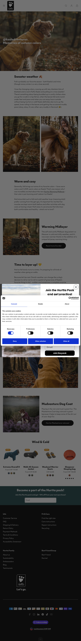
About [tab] (67, 304)
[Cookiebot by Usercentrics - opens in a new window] (70, 298)
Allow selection (40, 341)
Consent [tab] (14, 304)
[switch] (30, 333)
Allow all (66, 341)
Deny (14, 341)
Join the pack (59, 353)
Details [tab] (40, 304)
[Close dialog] (75, 287)
